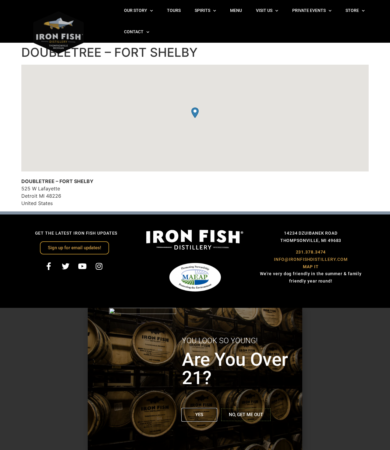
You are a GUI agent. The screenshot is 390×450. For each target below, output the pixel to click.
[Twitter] (65, 266)
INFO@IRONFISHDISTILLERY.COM (311, 259)
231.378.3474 (311, 252)
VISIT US (264, 10)
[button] (195, 112)
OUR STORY (135, 10)
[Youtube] (82, 266)
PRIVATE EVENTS (309, 10)
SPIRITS (202, 10)
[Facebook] (48, 266)
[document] (195, 379)
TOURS (174, 10)
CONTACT (134, 31)
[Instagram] (99, 266)
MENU (236, 10)
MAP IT (310, 266)
